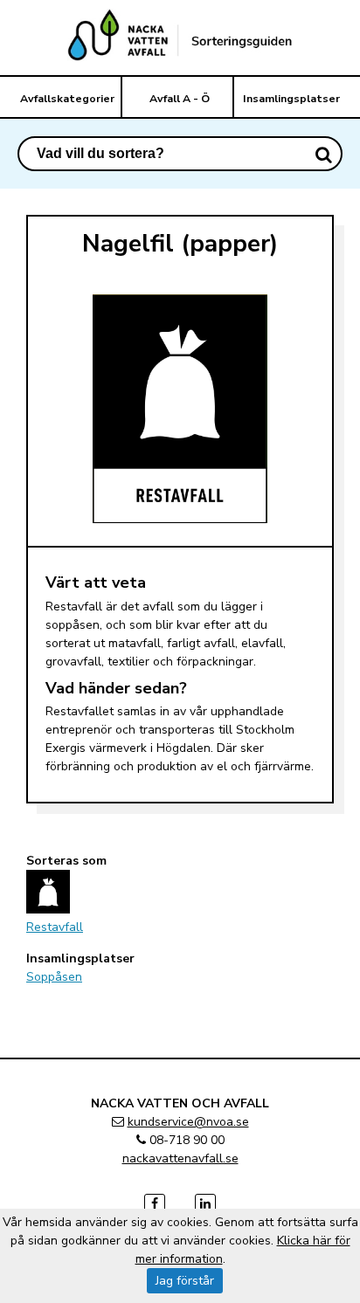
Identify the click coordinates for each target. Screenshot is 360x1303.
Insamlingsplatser (291, 99)
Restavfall (54, 927)
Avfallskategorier (67, 99)
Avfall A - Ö (179, 99)
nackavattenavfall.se (180, 1158)
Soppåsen (54, 977)
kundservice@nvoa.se (188, 1121)
